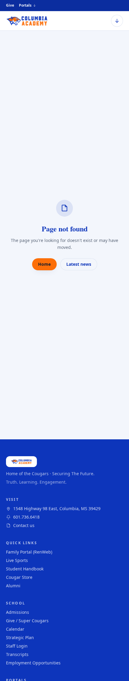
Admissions (17, 612)
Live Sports (17, 560)
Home (44, 264)
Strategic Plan (20, 637)
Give (10, 5)
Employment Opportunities (33, 663)
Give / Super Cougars (27, 620)
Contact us (23, 525)
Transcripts (17, 654)
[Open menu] (117, 21)
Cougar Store (19, 577)
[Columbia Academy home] (27, 21)
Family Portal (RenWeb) (29, 552)
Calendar (15, 629)
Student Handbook (25, 569)
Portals (25, 5)
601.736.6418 (26, 517)
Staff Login (17, 646)
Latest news (78, 264)
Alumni (13, 585)
